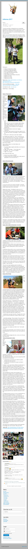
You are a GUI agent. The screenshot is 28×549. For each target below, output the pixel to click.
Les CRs (5, 493)
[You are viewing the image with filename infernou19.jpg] (10, 454)
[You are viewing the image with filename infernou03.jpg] (10, 438)
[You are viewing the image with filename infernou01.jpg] (21, 434)
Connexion (6, 535)
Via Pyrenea (5, 520)
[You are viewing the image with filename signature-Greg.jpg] (15, 458)
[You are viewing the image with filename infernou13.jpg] (21, 446)
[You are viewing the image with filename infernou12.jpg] (15, 446)
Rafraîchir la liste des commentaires (12, 481)
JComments (23, 487)
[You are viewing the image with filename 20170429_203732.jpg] (15, 434)
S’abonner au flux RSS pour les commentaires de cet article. (15, 483)
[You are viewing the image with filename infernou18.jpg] (5, 454)
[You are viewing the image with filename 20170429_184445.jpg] (10, 434)
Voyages (5, 499)
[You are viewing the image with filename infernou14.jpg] (5, 450)
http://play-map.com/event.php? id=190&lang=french (11, 84)
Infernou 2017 (7, 19)
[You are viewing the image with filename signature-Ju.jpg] (21, 458)
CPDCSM (5, 521)
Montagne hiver (6, 496)
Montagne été (6, 495)
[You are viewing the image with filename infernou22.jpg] (5, 458)
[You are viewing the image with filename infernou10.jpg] (5, 446)
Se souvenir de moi (8, 533)
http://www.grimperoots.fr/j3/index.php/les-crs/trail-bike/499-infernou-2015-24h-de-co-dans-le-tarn (13, 428)
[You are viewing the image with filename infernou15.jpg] (10, 450)
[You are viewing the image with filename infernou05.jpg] (21, 438)
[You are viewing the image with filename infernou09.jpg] (21, 442)
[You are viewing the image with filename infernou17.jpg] (21, 450)
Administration (6, 492)
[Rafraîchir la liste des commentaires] (11, 461)
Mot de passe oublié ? (7, 538)
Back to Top (24, 546)
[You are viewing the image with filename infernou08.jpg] (15, 442)
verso (15, 87)
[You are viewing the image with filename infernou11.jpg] (10, 446)
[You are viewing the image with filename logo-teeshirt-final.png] (10, 458)
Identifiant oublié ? (6, 537)
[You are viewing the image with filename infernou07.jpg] (10, 442)
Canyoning (5, 497)
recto (12, 87)
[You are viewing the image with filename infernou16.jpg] (15, 450)
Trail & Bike (5, 498)
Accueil (4, 491)
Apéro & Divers (6, 502)
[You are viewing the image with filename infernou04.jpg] (15, 438)
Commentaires (6, 504)
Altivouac (5, 519)
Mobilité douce (6, 500)
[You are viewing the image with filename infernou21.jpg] (21, 454)
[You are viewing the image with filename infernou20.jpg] (15, 454)
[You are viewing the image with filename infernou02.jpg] (5, 438)
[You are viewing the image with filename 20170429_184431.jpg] (5, 434)
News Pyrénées (6, 503)
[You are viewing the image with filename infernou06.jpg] (5, 442)
